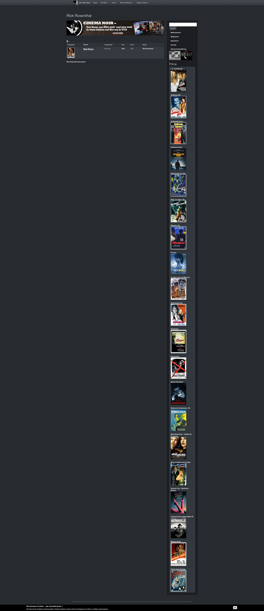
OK (235, 607)
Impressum (174, 41)
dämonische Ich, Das (178, 173)
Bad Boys (88, 49)
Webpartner (175, 37)
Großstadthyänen (177, 121)
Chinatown (174, 329)
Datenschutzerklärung (178, 49)
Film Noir (104, 3)
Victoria (173, 252)
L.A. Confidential (177, 69)
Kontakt (173, 45)
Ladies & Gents (142, 3)
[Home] (76, 3)
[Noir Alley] (186, 55)
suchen (172, 28)
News (95, 3)
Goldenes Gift (176, 95)
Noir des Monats (126, 3)
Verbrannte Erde (176, 147)
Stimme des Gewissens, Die (180, 408)
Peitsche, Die (175, 225)
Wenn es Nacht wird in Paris (180, 462)
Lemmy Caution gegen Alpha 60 (182, 516)
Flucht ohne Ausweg (178, 569)
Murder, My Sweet (177, 382)
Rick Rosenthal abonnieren (76, 62)
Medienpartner (176, 32)
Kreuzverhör (175, 356)
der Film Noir (84, 2)
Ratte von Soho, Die (178, 200)
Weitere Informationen (101, 609)
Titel (85, 45)
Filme (114, 3)
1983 (123, 49)
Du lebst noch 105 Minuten (180, 277)
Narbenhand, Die (177, 303)
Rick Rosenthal (148, 49)
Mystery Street (176, 541)
